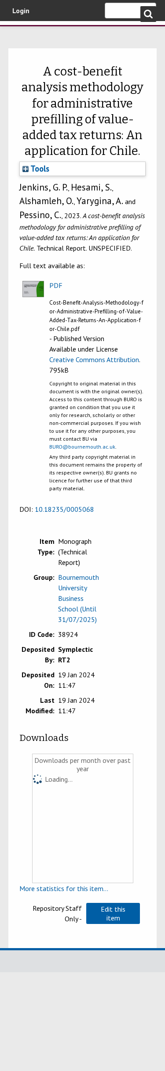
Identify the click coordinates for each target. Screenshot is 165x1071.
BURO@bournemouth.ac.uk (82, 446)
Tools (39, 168)
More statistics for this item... (63, 888)
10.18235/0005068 (64, 509)
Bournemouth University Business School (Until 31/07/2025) (78, 598)
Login (20, 10)
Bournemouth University (20, 33)
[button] (113, 913)
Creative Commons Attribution (94, 359)
